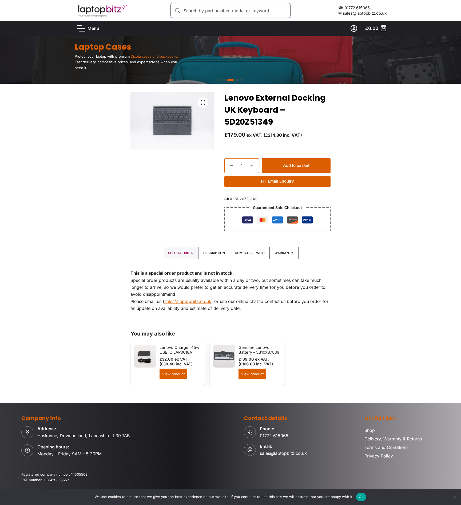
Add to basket (296, 165)
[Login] (354, 28)
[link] (230, 60)
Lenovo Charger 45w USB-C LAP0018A (179, 350)
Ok (361, 497)
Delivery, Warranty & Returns (393, 438)
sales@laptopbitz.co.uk (187, 301)
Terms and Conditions (386, 447)
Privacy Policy (378, 456)
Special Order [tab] (180, 253)
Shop (369, 430)
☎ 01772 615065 (354, 7)
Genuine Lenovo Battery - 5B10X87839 (259, 350)
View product (173, 374)
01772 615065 (274, 435)
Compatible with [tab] (250, 253)
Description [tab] (214, 253)
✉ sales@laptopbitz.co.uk (362, 13)
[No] (454, 497)
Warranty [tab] (284, 253)
